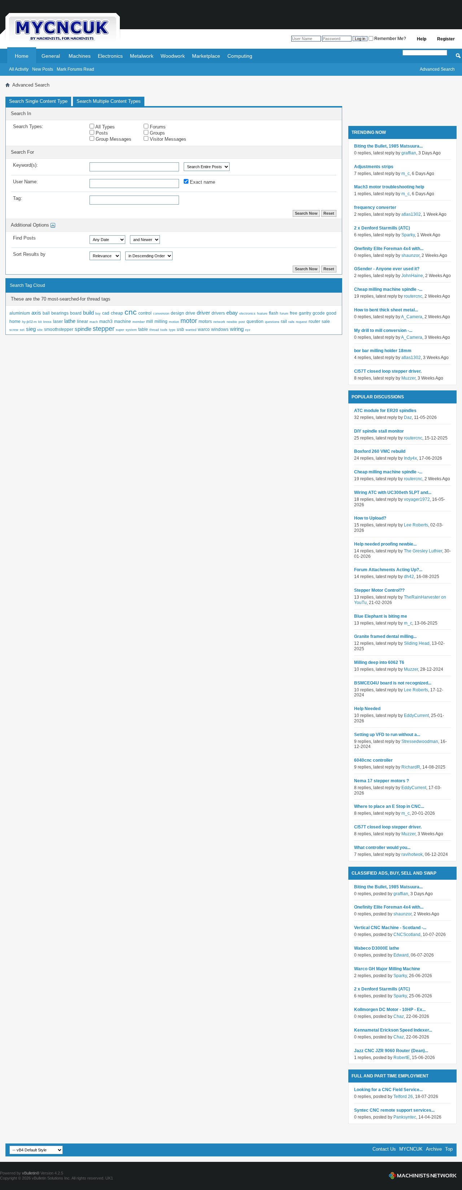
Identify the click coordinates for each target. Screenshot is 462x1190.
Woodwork (173, 56)
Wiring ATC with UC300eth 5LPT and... (392, 492)
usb (180, 329)
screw (13, 330)
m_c (405, 173)
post (242, 322)
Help (421, 38)
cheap (117, 313)
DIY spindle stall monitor (379, 431)
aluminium (19, 313)
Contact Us (384, 1149)
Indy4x (410, 458)
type (172, 330)
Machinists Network (423, 1175)
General (51, 56)
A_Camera (411, 316)
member (138, 322)
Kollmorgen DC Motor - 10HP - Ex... (390, 1009)
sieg (31, 329)
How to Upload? (370, 518)
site (40, 330)
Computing (239, 56)
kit (40, 322)
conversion (161, 313)
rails (291, 322)
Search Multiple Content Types (109, 101)
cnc (131, 312)
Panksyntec (404, 1117)
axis (36, 313)
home (15, 321)
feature (262, 313)
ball (46, 313)
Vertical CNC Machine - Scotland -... (390, 927)
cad (105, 313)
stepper (103, 328)
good (331, 313)
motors (205, 321)
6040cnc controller (373, 760)
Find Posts (24, 238)
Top (449, 1149)
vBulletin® (30, 1173)
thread (154, 330)
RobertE (401, 1057)
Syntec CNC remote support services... (394, 1110)
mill (149, 321)
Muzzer (408, 378)
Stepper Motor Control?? (379, 590)
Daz (408, 417)
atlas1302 (411, 214)
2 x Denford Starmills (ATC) (382, 228)
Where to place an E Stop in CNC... (389, 806)
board (76, 313)
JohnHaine (412, 275)
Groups (156, 133)
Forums (157, 127)
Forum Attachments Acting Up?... (388, 569)
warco (204, 329)
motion (174, 322)
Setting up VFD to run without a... (387, 734)
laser (58, 321)
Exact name (201, 182)
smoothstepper (58, 329)
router (314, 321)
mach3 (106, 321)
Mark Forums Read (75, 69)
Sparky (408, 234)
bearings (60, 313)
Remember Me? (389, 38)
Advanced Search (437, 69)
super (120, 330)
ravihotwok (412, 854)
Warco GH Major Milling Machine (387, 968)
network (219, 322)
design (177, 313)
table (143, 329)
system (131, 330)
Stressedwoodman (419, 741)
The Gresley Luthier (423, 551)
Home (22, 56)
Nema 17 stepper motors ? (381, 780)
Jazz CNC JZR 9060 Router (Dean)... (391, 1050)
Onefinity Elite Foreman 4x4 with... (388, 248)
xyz (247, 330)
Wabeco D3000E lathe (376, 948)
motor (188, 320)
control (145, 313)
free (293, 313)
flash (273, 313)
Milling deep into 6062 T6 (379, 662)
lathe (69, 321)
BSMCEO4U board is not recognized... (392, 683)
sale (326, 321)
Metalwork (141, 56)
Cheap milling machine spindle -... (388, 289)
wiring (237, 329)
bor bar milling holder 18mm (382, 350)
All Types (104, 127)
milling (160, 321)
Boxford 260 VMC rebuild (379, 451)
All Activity (19, 69)
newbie (232, 322)
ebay (232, 313)
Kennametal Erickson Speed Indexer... (393, 1030)
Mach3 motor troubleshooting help (389, 186)
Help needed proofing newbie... (385, 544)
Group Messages (112, 139)
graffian (408, 153)
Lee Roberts (416, 525)
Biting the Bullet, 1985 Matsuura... (388, 146)
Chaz (398, 1016)
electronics (247, 313)
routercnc (413, 296)
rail (284, 321)
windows (219, 329)
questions (272, 322)
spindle (83, 329)
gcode (319, 313)
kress (47, 322)
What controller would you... (382, 847)
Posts (101, 133)
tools (163, 330)
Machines (80, 56)
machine (122, 321)
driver (203, 313)
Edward (401, 955)
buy (98, 313)
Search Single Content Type (38, 101)
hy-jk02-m (29, 322)
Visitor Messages (167, 139)
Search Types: (28, 126)
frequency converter (375, 207)
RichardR (410, 767)
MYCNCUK (411, 1149)
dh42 (409, 576)
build (88, 313)
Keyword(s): (25, 165)
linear (82, 321)
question (255, 321)
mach (94, 322)
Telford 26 (403, 1096)
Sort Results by (29, 254)
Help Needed (367, 708)
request (301, 322)
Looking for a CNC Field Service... (388, 1089)
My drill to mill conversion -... (383, 330)
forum (284, 313)
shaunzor (410, 255)
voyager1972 (417, 499)
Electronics (110, 56)
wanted (191, 330)
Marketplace (206, 56)
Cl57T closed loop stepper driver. (388, 371)
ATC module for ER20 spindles (385, 410)
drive (190, 313)
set (22, 330)
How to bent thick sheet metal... (386, 309)
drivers (218, 313)
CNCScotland (406, 934)
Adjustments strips (373, 166)
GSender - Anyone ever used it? (386, 268)
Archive (434, 1149)
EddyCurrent (416, 715)
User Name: (25, 181)
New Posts (42, 69)
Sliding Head (417, 643)
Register (446, 38)
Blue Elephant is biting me (380, 616)
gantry (305, 313)
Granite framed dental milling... (385, 636)
